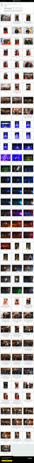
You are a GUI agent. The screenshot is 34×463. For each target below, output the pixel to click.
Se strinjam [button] (7, 460)
